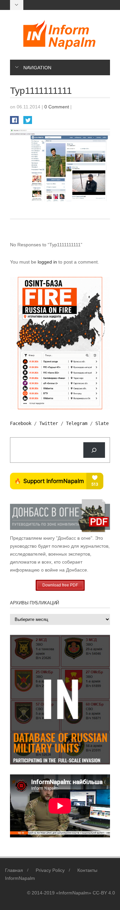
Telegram (76, 423)
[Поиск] (94, 450)
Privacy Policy (50, 870)
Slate (102, 423)
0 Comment (56, 106)
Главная (14, 870)
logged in (48, 262)
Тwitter (48, 423)
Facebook (20, 423)
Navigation (37, 67)
